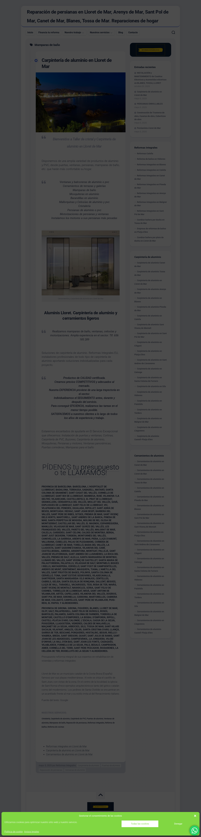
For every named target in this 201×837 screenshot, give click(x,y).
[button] (195, 815)
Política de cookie (13, 831)
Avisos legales (31, 831)
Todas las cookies (140, 823)
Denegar (178, 823)
